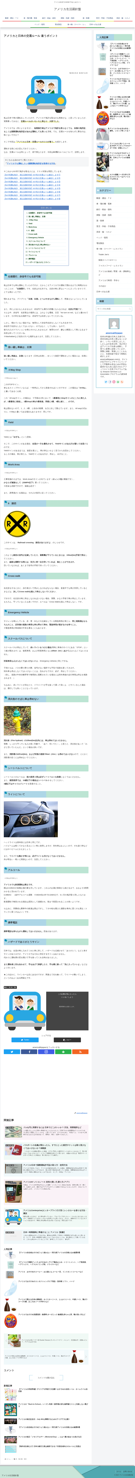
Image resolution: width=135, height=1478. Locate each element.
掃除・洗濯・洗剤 (104, 215)
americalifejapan (114, 333)
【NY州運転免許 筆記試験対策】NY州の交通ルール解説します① (32, 175)
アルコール (32, 255)
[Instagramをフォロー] (46, 1051)
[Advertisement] (46, 54)
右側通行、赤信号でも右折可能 (40, 213)
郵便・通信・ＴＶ (104, 198)
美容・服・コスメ (104, 232)
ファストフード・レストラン (111, 266)
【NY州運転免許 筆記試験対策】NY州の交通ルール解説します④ (32, 185)
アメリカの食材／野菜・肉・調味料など (115, 273)
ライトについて (34, 252)
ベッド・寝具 (102, 238)
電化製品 (100, 243)
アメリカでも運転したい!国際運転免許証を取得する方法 (31, 163)
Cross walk (32, 234)
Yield (30, 223)
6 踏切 (31, 230)
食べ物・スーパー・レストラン (109, 249)
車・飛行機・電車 (11, 987)
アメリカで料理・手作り (109, 280)
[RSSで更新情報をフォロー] (80, 1051)
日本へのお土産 (103, 292)
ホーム (119, 1471)
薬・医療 (100, 221)
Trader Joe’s (104, 254)
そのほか (102, 286)
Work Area (32, 227)
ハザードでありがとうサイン (39, 262)
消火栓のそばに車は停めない (39, 245)
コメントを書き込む (46, 1378)
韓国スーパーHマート (108, 260)
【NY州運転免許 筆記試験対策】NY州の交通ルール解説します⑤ (32, 188)
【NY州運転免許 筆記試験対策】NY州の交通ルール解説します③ (32, 182)
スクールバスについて (36, 241)
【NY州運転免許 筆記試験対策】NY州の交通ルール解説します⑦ (32, 195)
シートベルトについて (36, 248)
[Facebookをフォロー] (29, 1051)
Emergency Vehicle (36, 237)
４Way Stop (33, 220)
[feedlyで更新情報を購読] (63, 1051)
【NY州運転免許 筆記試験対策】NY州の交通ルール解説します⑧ (32, 199)
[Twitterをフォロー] (12, 1051)
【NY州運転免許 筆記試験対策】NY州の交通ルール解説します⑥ (32, 192)
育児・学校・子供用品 (105, 226)
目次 (43, 208)
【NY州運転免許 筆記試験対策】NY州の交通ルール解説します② (32, 178)
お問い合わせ (127, 1471)
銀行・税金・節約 (104, 209)
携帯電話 (31, 259)
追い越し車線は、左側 (36, 216)
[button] (130, 309)
